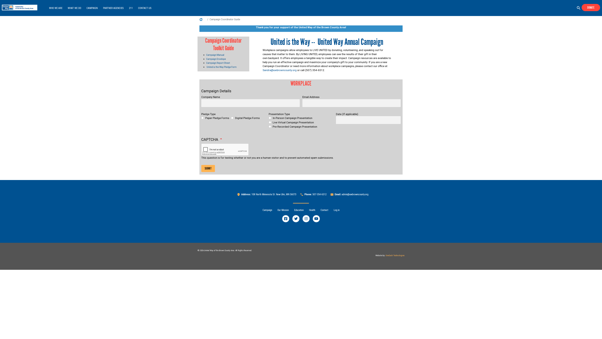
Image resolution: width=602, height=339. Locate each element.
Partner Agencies (113, 8)
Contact (324, 210)
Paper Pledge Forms (217, 118)
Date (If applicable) (347, 114)
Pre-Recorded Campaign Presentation (295, 126)
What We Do (74, 8)
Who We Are (55, 8)
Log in (337, 210)
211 (131, 8)
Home (202, 19)
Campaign (92, 8)
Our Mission (283, 210)
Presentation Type (279, 114)
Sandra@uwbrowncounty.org (280, 70)
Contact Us (144, 8)
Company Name (210, 97)
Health (312, 210)
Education (299, 210)
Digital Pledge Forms (247, 118)
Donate (590, 7)
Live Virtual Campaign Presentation (293, 122)
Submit (208, 168)
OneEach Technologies (395, 255)
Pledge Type (208, 114)
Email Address (310, 97)
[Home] (19, 7)
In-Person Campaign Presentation (292, 118)
